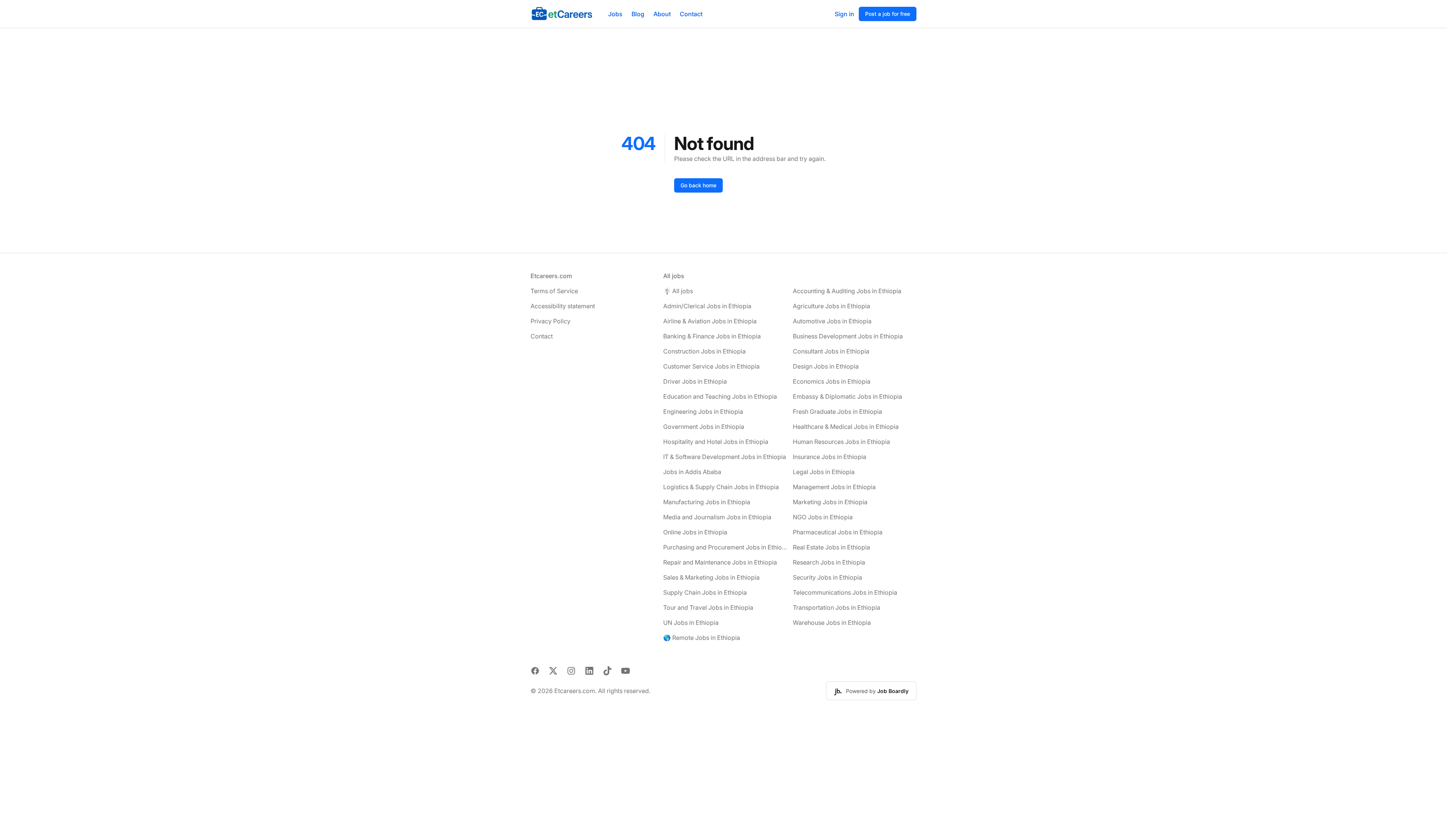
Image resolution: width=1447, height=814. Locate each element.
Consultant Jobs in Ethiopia (831, 351)
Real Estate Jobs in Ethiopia (831, 547)
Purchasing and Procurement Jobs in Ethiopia (725, 547)
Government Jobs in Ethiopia (703, 426)
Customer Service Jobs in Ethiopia (711, 366)
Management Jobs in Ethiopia (834, 487)
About (662, 14)
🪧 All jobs (678, 291)
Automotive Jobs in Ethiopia (832, 321)
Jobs (615, 14)
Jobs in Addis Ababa (692, 472)
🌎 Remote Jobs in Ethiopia (701, 637)
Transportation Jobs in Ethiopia (836, 607)
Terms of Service (554, 291)
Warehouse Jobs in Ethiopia (832, 622)
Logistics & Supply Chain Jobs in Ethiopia (721, 487)
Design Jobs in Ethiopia (826, 366)
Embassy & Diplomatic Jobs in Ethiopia (847, 396)
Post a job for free (887, 14)
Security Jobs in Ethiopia (827, 577)
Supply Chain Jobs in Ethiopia (705, 592)
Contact (691, 14)
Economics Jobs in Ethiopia (831, 381)
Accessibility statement (563, 306)
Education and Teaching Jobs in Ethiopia (720, 396)
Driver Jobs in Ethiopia (695, 381)
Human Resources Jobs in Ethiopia (841, 441)
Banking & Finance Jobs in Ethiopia (712, 336)
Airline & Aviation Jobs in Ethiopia (710, 321)
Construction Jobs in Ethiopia (704, 351)
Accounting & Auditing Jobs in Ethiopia (847, 291)
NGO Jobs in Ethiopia (823, 517)
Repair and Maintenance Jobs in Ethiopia (720, 562)
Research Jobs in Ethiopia (829, 562)
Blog (638, 14)
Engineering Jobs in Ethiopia (703, 411)
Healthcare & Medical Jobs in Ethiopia (846, 426)
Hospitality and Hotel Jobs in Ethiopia (715, 441)
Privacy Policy (551, 321)
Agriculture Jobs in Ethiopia (831, 306)
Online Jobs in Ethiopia (695, 532)
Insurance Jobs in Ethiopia (829, 457)
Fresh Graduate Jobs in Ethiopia (837, 411)
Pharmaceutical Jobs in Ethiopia (838, 532)
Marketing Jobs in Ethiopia (830, 502)
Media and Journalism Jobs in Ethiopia (717, 517)
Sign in (844, 14)
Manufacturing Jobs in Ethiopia (706, 502)
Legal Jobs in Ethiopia (824, 472)
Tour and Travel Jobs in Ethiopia (708, 607)
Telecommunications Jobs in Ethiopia (845, 592)
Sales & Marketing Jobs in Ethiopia (711, 577)
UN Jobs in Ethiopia (691, 622)
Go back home (698, 185)
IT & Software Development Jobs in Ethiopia (724, 457)
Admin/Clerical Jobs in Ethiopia (707, 306)
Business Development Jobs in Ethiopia (848, 336)
